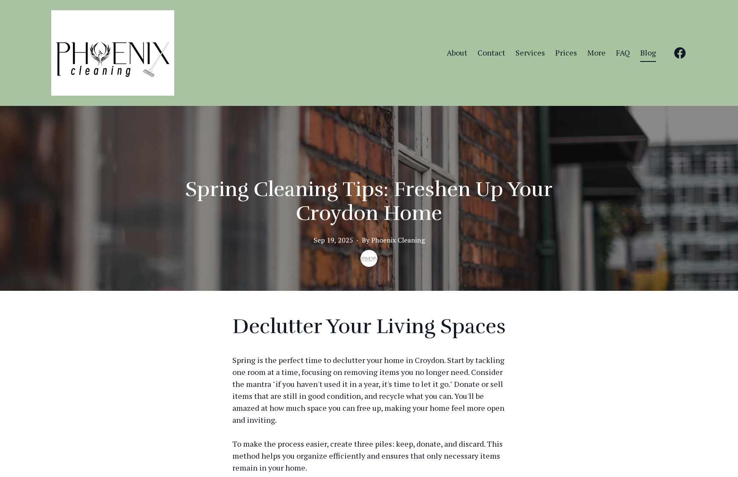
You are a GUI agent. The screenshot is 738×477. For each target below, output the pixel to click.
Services (530, 52)
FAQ (623, 52)
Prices (566, 52)
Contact (491, 52)
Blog (648, 52)
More (596, 52)
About (457, 52)
